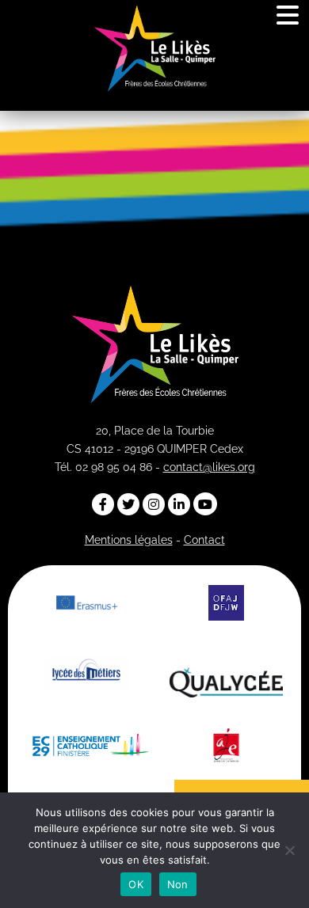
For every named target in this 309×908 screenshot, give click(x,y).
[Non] (289, 850)
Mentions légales (129, 540)
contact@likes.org (209, 467)
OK (135, 884)
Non (178, 884)
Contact (204, 540)
